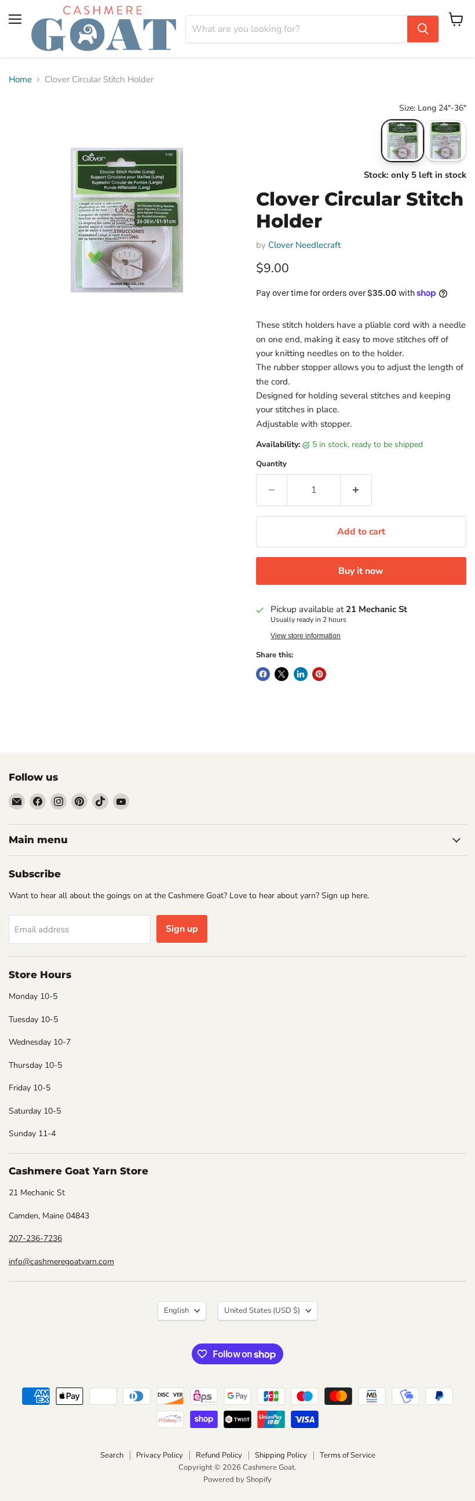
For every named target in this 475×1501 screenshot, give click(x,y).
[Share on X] (281, 674)
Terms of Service (347, 1455)
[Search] (423, 29)
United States (262, 1310)
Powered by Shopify (237, 1479)
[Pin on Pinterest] (319, 674)
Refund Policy (219, 1455)
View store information (306, 636)
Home (20, 80)
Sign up (182, 928)
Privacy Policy (159, 1455)
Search (111, 1455)
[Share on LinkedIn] (301, 674)
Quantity (271, 464)
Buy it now (360, 571)
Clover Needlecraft (304, 245)
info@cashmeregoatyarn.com (61, 1261)
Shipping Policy (281, 1455)
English (176, 1310)
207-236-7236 (35, 1238)
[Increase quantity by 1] (356, 490)
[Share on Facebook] (263, 674)
